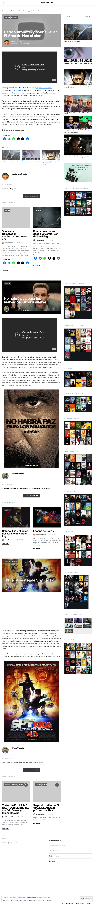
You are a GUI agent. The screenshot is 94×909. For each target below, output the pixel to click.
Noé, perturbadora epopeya (10, 161)
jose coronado (14, 488)
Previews (14, 17)
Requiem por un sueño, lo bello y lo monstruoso (78, 63)
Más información (54, 851)
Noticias (7, 17)
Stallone (25, 762)
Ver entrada (5, 270)
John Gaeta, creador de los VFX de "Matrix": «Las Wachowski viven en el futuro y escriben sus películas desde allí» (77, 131)
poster (43, 488)
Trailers (14, 561)
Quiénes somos (54, 856)
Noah (15, 189)
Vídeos (20, 784)
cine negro (5, 488)
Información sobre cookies (57, 846)
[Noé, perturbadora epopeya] (11, 155)
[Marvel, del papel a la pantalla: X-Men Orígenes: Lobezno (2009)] (51, 155)
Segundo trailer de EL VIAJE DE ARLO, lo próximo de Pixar (46, 808)
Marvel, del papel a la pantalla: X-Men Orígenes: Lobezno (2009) (51, 162)
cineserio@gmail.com (9, 843)
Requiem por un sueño (44, 88)
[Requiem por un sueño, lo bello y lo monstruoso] (31, 155)
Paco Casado (40, 240)
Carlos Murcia (9, 243)
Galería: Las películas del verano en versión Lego (15, 533)
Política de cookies (55, 841)
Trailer (41, 762)
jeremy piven (6, 762)
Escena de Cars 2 (43, 531)
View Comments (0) (31, 196)
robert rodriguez (16, 762)
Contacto (52, 861)
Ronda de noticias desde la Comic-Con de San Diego (45, 234)
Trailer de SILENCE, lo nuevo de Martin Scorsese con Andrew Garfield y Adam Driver (77, 156)
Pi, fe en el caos (17, 90)
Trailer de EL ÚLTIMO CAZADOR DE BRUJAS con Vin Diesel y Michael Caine (15, 809)
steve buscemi (33, 762)
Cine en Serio (47, 3)
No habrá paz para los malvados (30, 488)
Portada (13, 11)
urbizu (48, 488)
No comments (25, 43)
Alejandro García (16, 41)
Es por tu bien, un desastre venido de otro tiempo (76, 112)
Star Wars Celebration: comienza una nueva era (14, 235)
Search (87, 16)
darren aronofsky (7, 189)
